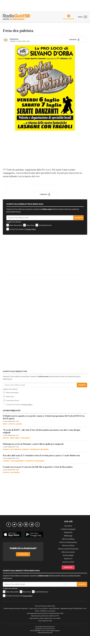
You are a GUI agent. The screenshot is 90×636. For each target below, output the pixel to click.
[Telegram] (31, 524)
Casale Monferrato (17, 461)
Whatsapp (68, 535)
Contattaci (68, 567)
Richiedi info (23, 554)
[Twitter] (14, 524)
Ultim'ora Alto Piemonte (68, 549)
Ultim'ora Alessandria (68, 542)
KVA (51, 633)
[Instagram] (26, 524)
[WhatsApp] (37, 524)
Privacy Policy (31, 229)
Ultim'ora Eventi (68, 552)
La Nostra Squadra (68, 529)
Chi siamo (68, 526)
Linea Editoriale (54, 608)
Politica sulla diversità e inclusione (16, 608)
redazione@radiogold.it (53, 631)
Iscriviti (78, 218)
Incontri (12, 424)
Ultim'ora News (68, 539)
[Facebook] (8, 524)
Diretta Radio (68, 555)
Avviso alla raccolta (45, 621)
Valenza (19, 424)
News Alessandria (15, 225)
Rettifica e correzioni (47, 611)
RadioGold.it (51, 627)
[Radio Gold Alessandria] (16, 16)
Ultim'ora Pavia (68, 545)
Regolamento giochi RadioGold (71, 608)
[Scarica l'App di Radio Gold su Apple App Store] (12, 534)
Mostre (6, 438)
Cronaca (6, 449)
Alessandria (25, 438)
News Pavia (30, 225)
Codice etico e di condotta (38, 608)
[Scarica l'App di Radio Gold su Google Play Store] (34, 534)
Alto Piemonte (15, 449)
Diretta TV (68, 558)
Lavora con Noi (68, 562)
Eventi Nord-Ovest (45, 225)
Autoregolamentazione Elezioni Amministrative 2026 (45, 613)
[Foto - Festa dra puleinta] (45, 88)
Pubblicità (68, 532)
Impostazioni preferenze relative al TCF (45, 616)
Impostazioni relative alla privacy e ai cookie (45, 618)
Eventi (5, 424)
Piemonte (25, 449)
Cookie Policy (50, 606)
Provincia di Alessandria (39, 449)
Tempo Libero (15, 438)
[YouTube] (20, 524)
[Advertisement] (45, 149)
